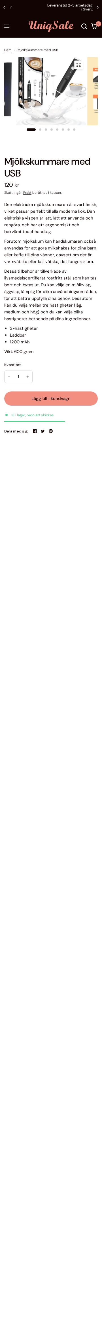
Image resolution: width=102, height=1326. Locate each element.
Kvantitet (12, 364)
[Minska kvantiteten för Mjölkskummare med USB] (9, 377)
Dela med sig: (16, 431)
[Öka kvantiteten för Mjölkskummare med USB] (27, 377)
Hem (8, 50)
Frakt (27, 192)
